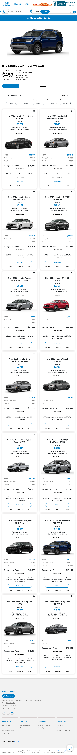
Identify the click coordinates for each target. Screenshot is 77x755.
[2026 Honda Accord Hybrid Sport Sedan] (19, 305)
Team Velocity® (62, 751)
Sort (61, 100)
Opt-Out (45, 751)
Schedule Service (25, 725)
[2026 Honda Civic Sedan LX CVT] (19, 143)
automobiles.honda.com (64, 730)
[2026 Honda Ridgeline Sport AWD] (19, 467)
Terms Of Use (14, 751)
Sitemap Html (24, 751)
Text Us (30, 186)
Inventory (6, 721)
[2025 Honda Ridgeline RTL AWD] (57, 629)
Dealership (61, 721)
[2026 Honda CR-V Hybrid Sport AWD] (19, 386)
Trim (48, 100)
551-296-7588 (11, 706)
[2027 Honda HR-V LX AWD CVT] (57, 224)
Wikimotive (17, 741)
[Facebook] (4, 713)
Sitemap (20, 751)
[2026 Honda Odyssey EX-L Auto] (19, 548)
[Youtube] (12, 713)
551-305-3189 (10, 703)
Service (23, 721)
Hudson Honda (4, 751)
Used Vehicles (6, 725)
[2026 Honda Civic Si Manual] (57, 386)
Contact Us (10, 696)
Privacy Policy (9, 751)
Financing (42, 721)
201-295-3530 (10, 708)
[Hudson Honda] (17, 4)
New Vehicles (6, 733)
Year (7, 100)
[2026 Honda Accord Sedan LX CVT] (19, 224)
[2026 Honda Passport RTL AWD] (57, 548)
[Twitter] (8, 713)
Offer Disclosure (19, 133)
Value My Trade (43, 728)
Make (21, 100)
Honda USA (48, 751)
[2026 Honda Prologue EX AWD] (19, 629)
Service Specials (25, 728)
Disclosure (43, 86)
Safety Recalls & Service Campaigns (36, 751)
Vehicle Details (11, 86)
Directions (59, 728)
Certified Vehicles (7, 728)
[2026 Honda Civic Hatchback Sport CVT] (57, 143)
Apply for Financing (44, 725)
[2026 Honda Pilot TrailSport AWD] (57, 467)
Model (35, 100)
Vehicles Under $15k (8, 730)
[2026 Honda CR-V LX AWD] (57, 305)
